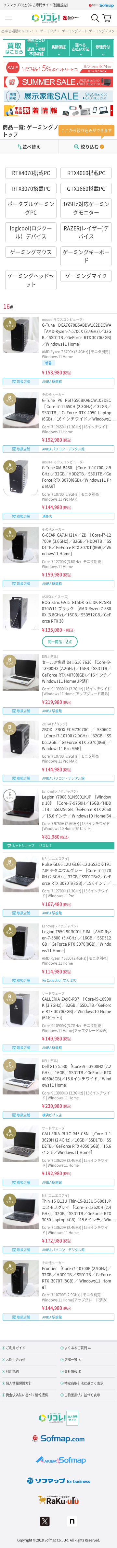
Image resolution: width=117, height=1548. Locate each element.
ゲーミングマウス (31, 252)
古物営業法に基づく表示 (82, 1394)
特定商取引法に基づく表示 (83, 1383)
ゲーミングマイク (86, 276)
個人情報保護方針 (19, 1383)
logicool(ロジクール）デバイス (31, 232)
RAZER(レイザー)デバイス (86, 232)
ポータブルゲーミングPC (30, 208)
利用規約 (60, 4)
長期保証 (58, 47)
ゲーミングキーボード (86, 256)
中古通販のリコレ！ (19, 31)
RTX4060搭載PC (86, 173)
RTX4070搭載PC (31, 173)
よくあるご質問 (75, 1347)
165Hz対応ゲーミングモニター (86, 208)
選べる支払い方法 (80, 47)
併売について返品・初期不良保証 (36, 48)
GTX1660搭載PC (86, 188)
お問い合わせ (15, 1359)
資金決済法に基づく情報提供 (27, 1394)
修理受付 (103, 47)
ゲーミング (48, 31)
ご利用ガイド (15, 1347)
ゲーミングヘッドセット (30, 280)
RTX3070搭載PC (31, 188)
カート (107, 18)
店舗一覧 (70, 1359)
